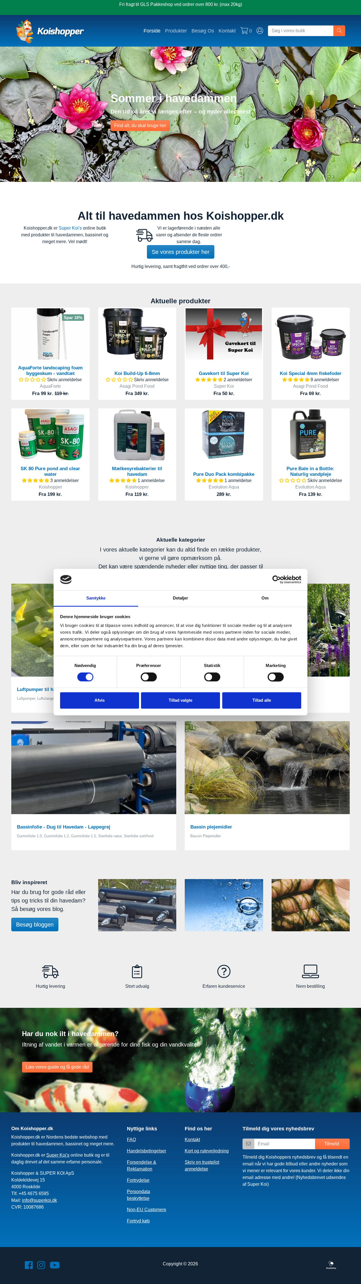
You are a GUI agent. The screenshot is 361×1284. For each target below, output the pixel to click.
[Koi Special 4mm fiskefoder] (310, 333)
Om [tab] (264, 598)
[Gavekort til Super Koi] (224, 333)
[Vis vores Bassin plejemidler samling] (267, 767)
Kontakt (227, 31)
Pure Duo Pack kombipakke (223, 474)
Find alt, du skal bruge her (140, 125)
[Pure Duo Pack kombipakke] (224, 434)
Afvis (99, 700)
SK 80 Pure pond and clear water (50, 471)
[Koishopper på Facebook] (29, 1267)
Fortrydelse (138, 1180)
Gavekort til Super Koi (224, 373)
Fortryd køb (138, 1220)
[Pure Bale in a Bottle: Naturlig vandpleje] (310, 434)
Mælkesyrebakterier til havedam (137, 471)
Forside (152, 31)
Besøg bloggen (35, 924)
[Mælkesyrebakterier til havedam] (137, 434)
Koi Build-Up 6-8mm (137, 373)
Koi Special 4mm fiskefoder (311, 373)
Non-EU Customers (146, 1209)
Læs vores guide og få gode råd (57, 1067)
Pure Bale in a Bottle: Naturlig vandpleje (310, 471)
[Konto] (260, 31)
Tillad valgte (180, 700)
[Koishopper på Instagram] (41, 1267)
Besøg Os (202, 31)
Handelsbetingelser (146, 1150)
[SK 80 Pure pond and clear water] (50, 434)
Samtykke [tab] (96, 598)
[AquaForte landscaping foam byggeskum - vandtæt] (50, 333)
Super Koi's (70, 228)
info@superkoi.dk (39, 1200)
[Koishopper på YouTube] (55, 1267)
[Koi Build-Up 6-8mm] (137, 333)
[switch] (149, 676)
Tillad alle (261, 700)
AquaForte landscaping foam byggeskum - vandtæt (50, 370)
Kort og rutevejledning (207, 1150)
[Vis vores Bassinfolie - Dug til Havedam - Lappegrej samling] (93, 767)
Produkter (176, 31)
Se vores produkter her (181, 252)
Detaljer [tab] (180, 598)
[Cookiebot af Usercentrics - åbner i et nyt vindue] (276, 579)
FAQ (131, 1139)
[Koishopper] (50, 31)
